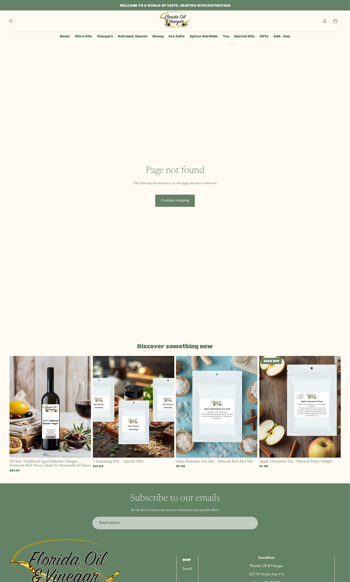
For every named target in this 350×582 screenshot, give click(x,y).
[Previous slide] (17, 406)
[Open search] (11, 21)
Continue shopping (175, 200)
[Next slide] (84, 406)
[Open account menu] (325, 21)
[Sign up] (251, 523)
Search (187, 569)
